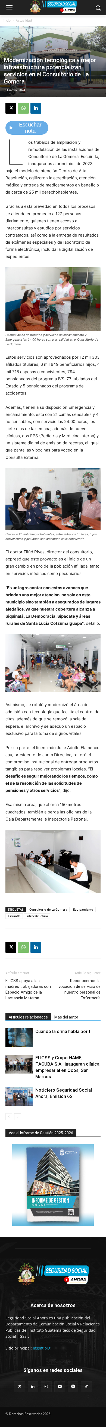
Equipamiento (83, 909)
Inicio (7, 20)
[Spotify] (73, 1386)
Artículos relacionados (28, 1017)
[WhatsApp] (23, 108)
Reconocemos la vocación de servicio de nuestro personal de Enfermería (79, 989)
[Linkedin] (35, 108)
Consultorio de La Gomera (48, 909)
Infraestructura (37, 916)
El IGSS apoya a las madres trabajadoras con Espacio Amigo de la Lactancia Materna (28, 989)
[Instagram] (46, 1386)
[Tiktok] (86, 1386)
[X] (10, 108)
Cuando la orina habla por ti (63, 1031)
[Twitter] (19, 1386)
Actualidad (24, 20)
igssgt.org (42, 1348)
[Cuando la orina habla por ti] (19, 1037)
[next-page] (17, 1116)
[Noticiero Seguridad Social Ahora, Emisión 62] (19, 1096)
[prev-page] (8, 1116)
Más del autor (66, 1017)
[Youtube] (59, 1386)
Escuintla (14, 916)
